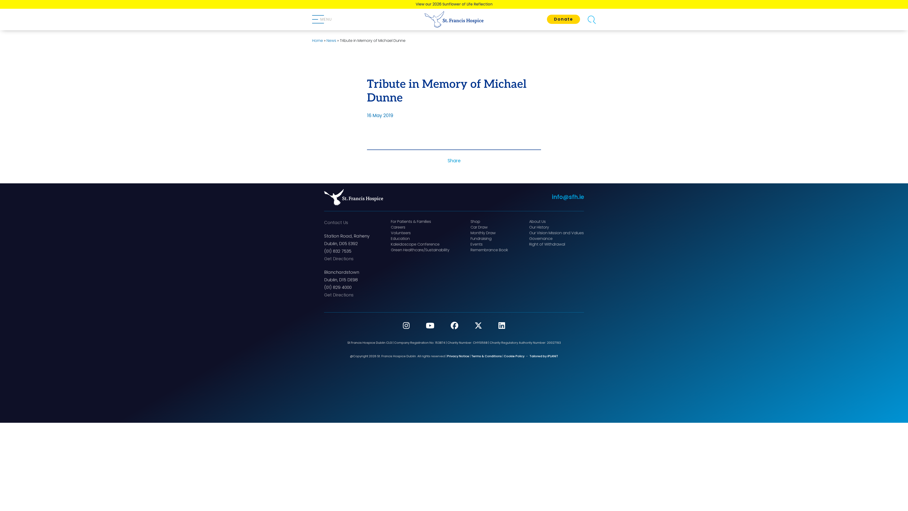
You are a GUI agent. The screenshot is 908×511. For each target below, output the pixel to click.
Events (477, 244)
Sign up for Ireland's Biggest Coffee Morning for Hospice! (454, 4)
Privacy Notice (458, 356)
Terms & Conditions (486, 356)
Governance (541, 238)
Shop (475, 221)
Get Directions (339, 259)
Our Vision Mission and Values (556, 233)
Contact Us (336, 222)
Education (400, 238)
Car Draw (479, 227)
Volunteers (401, 233)
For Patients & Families (411, 221)
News (331, 40)
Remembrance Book (489, 250)
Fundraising (481, 238)
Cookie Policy (514, 356)
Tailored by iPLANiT (543, 356)
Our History (539, 227)
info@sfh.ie (568, 197)
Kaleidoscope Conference (415, 244)
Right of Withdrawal (547, 244)
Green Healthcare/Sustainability (420, 250)
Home (317, 40)
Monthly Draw (483, 233)
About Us (537, 221)
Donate (563, 19)
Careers (398, 227)
